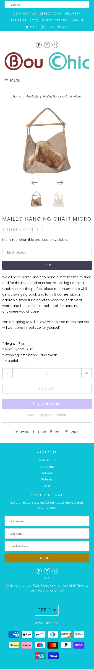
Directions (50, 13)
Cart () (37, 27)
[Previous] (34, 182)
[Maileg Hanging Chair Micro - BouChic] (47, 141)
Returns (18, 20)
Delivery (73, 13)
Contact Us (24, 13)
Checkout (59, 27)
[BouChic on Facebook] (39, 45)
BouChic (52, 623)
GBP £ (44, 610)
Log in (77, 20)
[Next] (60, 182)
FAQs (34, 20)
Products (32, 96)
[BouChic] (47, 61)
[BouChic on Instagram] (47, 45)
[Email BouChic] (55, 45)
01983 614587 (55, 20)
